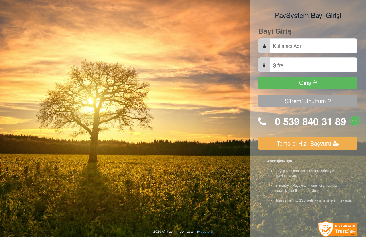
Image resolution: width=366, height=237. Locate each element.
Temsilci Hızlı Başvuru (305, 143)
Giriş (306, 82)
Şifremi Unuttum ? (308, 101)
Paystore (205, 231)
